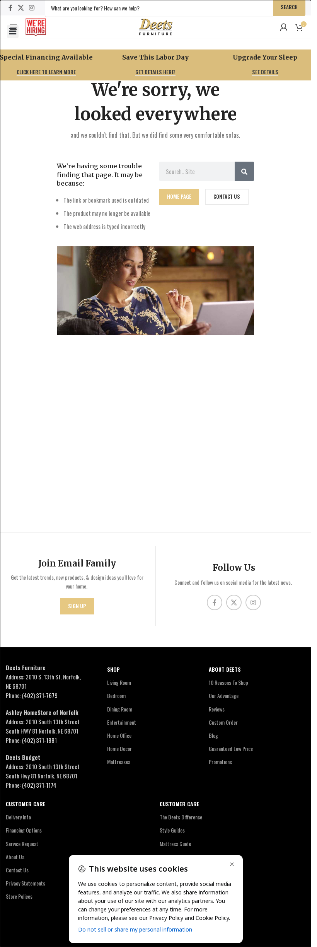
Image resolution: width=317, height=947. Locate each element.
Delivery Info (18, 817)
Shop (113, 669)
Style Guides (172, 830)
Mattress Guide (175, 844)
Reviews (217, 709)
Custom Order (223, 722)
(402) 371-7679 (40, 695)
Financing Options (24, 830)
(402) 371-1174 (39, 785)
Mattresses (118, 762)
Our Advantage (224, 695)
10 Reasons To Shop (228, 682)
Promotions (220, 762)
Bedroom (116, 695)
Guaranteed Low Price (231, 748)
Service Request (22, 844)
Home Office (119, 735)
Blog (213, 735)
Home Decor (119, 748)
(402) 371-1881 (39, 740)
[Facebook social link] (10, 7)
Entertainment (121, 722)
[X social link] (20, 7)
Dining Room (119, 709)
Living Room (119, 682)
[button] (13, 31)
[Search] (244, 171)
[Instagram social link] (31, 7)
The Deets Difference (181, 817)
